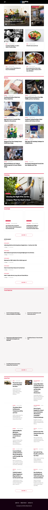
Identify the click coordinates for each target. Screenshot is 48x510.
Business (5, 95)
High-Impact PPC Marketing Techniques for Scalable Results (34, 142)
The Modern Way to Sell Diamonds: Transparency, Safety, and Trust (18, 410)
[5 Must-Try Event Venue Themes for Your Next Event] (41, 268)
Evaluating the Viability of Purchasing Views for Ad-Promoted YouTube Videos (33, 227)
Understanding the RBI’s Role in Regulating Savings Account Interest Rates (17, 434)
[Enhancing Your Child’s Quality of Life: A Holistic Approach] (41, 260)
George (8, 24)
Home (7, 16)
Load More (23, 235)
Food (6, 66)
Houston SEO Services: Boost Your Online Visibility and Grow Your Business (34, 98)
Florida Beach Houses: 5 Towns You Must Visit (34, 338)
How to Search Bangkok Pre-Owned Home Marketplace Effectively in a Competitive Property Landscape (38, 413)
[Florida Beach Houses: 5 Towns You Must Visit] (34, 326)
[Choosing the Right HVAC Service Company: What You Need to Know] (24, 191)
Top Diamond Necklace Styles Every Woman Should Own (12, 98)
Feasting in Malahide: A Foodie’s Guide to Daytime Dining (12, 46)
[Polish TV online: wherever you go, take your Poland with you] (41, 275)
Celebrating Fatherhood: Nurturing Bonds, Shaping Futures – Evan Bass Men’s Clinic (20, 245)
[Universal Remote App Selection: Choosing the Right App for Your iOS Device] (41, 252)
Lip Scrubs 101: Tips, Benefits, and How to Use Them (38, 453)
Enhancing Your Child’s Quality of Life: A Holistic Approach (15, 260)
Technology (8, 193)
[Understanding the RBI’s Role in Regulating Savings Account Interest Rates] (7, 430)
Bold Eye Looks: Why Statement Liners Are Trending (39, 433)
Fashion (14, 405)
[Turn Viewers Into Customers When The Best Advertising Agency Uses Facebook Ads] (13, 216)
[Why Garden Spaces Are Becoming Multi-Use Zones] (16, 16)
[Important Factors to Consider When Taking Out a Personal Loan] (13, 109)
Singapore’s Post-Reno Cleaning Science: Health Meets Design (13, 142)
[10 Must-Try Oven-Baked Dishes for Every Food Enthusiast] (13, 58)
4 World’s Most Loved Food (32, 45)
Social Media (8, 220)
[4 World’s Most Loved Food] (34, 35)
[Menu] (5, 2)
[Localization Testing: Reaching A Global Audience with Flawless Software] (34, 109)
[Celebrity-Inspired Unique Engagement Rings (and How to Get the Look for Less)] (7, 471)
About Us (17, 502)
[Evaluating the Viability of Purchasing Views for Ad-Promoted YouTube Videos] (34, 216)
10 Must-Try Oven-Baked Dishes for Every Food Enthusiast (13, 69)
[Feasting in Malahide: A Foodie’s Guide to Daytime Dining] (13, 35)
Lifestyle (35, 428)
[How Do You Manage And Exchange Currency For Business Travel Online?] (13, 301)
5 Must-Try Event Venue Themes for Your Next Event (14, 267)
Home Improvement (37, 380)
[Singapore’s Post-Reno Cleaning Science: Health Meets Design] (13, 131)
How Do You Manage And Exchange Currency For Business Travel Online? (13, 313)
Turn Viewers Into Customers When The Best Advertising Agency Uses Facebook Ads (13, 227)
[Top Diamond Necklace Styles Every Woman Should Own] (13, 87)
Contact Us (30, 502)
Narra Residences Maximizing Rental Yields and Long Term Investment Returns (39, 475)
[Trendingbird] (24, 2)
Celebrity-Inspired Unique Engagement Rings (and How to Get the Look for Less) (18, 475)
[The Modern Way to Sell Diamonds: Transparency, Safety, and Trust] (7, 407)
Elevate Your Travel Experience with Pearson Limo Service (34, 313)
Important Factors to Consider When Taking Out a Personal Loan (12, 120)
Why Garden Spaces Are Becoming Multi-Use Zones (14, 20)
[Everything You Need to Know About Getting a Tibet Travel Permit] (13, 352)
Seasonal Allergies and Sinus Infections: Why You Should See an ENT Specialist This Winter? (18, 454)
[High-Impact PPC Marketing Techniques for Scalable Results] (34, 131)
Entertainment (6, 243)
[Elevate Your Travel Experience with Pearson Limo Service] (34, 301)
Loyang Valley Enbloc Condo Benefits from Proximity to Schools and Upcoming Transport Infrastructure (35, 15)
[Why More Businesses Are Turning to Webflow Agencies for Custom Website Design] (13, 153)
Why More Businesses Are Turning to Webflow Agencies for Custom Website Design (12, 165)
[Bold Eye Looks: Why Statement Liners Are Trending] (28, 430)
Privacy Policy (24, 502)
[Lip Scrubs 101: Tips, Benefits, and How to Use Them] (28, 450)
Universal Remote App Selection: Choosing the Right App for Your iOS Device (19, 252)
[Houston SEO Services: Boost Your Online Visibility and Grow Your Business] (34, 87)
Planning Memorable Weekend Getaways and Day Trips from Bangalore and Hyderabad (14, 339)
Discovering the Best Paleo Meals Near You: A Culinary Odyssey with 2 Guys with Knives (33, 70)
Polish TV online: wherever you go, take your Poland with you (16, 275)
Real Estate (36, 469)
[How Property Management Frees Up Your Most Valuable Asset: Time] (34, 153)
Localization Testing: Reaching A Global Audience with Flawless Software (33, 120)
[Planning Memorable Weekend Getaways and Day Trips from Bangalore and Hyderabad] (13, 326)
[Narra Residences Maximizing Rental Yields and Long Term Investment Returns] (28, 471)
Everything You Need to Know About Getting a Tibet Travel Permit (13, 364)
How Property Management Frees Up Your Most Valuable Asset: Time (34, 164)
